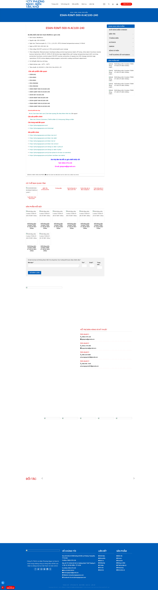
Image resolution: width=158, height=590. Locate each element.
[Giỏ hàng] (117, 4)
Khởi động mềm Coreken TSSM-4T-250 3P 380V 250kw (98, 226)
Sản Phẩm (85, 12)
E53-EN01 (33, 80)
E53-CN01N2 (34, 86)
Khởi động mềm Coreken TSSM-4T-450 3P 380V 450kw (45, 226)
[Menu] (104, 4)
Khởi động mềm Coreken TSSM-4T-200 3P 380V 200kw (31, 249)
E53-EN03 (33, 77)
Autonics (112, 42)
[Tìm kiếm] (108, 4)
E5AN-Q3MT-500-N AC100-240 (40, 106)
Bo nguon (74, 113)
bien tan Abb (54, 174)
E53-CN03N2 (34, 83)
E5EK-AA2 (33, 74)
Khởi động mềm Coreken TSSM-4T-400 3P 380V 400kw (58, 226)
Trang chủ (54, 4)
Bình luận (31, 262)
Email (91, 262)
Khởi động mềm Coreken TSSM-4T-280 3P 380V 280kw (85, 226)
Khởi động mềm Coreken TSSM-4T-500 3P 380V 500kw (71, 226)
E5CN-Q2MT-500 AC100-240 (39, 100)
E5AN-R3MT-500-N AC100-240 (40, 103)
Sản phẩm (75, 4)
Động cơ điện (114, 50)
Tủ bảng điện (114, 38)
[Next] (133, 478)
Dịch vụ (84, 4)
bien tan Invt (61, 174)
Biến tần (112, 34)
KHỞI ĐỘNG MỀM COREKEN (118, 30)
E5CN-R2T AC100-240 (37, 95)
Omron (111, 46)
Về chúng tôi (65, 4)
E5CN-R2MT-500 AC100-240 (39, 97)
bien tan (48, 174)
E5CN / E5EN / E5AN (75, 12)
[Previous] (42, 478)
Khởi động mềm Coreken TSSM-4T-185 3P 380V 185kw (45, 249)
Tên (83, 262)
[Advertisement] (79, 578)
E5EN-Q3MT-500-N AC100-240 (40, 92)
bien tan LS (68, 174)
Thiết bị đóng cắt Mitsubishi (119, 55)
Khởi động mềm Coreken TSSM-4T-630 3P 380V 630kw (31, 226)
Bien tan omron (75, 174)
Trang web (98, 263)
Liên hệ (91, 4)
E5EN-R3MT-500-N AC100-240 (40, 89)
